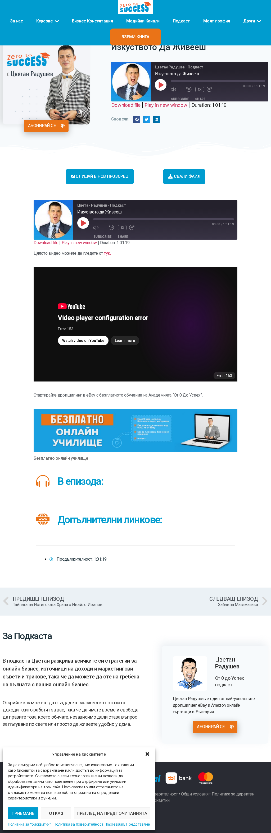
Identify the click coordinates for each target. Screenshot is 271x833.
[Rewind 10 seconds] (189, 89)
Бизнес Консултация (92, 21)
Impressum (115, 824)
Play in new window (165, 105)
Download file (126, 105)
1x (200, 89)
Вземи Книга (135, 36)
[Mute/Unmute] (177, 89)
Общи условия (195, 794)
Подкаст (181, 21)
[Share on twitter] (146, 119)
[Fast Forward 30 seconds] (213, 89)
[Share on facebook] (136, 119)
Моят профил (216, 21)
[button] (147, 754)
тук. (107, 253)
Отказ (56, 813)
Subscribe (180, 99)
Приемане (23, 813)
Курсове (44, 21)
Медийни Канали (143, 21)
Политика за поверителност (78, 824)
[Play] (160, 85)
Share (200, 99)
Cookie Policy (29, 824)
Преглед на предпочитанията (112, 813)
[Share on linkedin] (156, 119)
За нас (16, 21)
